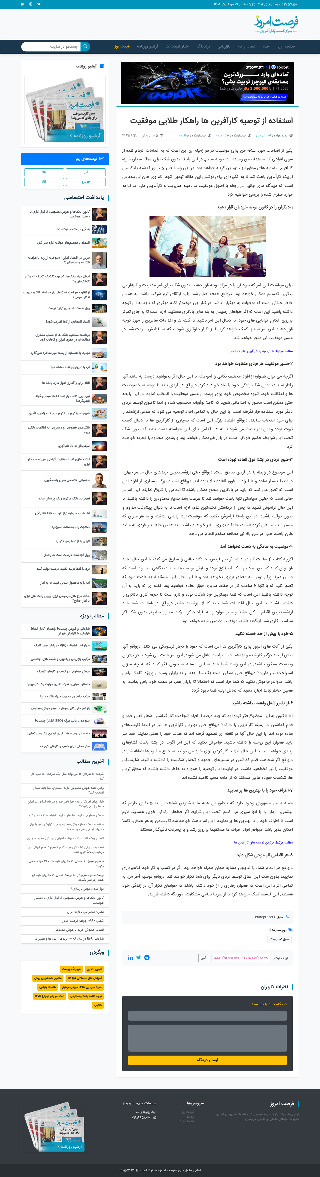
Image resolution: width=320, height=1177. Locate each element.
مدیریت (175, 186)
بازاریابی (224, 46)
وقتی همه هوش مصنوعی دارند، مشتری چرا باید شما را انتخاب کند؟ (68, 790)
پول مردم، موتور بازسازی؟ (87, 889)
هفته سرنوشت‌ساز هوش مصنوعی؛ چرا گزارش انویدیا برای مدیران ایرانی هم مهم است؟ (66, 827)
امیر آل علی (263, 135)
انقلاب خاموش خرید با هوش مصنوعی (79, 930)
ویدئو (190, 1117)
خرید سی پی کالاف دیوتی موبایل (82, 987)
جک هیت (222, 135)
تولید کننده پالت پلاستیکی (86, 996)
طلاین (98, 1005)
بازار (219, 438)
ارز (86, 172)
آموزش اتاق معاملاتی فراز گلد (85, 978)
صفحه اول (286, 46)
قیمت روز (122, 46)
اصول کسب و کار (280, 939)
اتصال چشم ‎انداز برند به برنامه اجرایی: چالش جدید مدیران (65, 838)
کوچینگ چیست (71, 969)
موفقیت (184, 135)
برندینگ (203, 46)
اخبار (266, 46)
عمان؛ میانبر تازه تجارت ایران (85, 912)
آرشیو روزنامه (147, 46)
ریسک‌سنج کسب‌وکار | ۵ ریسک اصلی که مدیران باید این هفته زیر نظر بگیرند (67, 878)
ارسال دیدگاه (207, 1060)
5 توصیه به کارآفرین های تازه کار (252, 351)
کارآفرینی (285, 168)
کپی (203, 958)
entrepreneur (265, 917)
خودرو (86, 182)
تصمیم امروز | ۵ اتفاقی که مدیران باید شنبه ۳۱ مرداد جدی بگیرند (66, 864)
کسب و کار (247, 46)
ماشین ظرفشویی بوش (48, 978)
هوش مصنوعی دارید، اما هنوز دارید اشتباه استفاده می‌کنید (66, 815)
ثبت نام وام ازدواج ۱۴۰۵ (49, 996)
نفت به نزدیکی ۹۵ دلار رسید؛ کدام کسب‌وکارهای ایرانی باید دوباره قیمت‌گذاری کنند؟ (65, 850)
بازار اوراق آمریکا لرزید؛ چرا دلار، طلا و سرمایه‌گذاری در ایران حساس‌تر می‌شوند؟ (66, 804)
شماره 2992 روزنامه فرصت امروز (83, 921)
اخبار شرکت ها (177, 46)
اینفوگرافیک (186, 1121)
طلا (44, 172)
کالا (44, 182)
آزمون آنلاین (94, 969)
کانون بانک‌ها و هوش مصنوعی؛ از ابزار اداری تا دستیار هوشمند (69, 900)
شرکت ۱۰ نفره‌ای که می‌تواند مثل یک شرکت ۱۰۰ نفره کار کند (67, 777)
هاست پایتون (47, 987)
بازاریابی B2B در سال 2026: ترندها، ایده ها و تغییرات (69, 939)
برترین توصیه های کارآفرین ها (254, 842)
